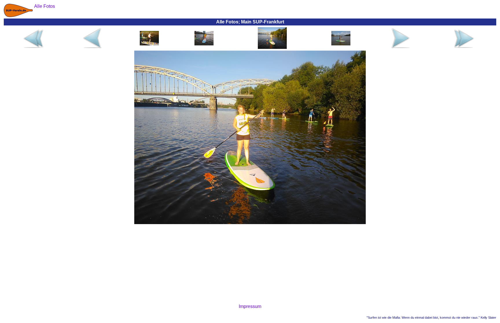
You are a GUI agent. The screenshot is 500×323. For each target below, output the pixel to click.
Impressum (250, 306)
